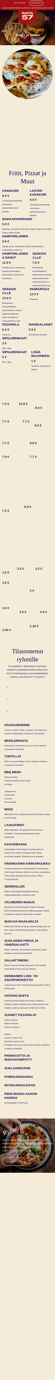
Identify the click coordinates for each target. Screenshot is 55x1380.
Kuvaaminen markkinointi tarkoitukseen (37, 1271)
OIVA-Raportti (37, 1278)
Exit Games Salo (38, 1296)
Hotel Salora (37, 1289)
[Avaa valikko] (47, 18)
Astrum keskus (38, 1285)
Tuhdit (17, 689)
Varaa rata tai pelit (15, 1254)
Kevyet (17, 701)
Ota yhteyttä (13, 1161)
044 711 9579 (19, 3)
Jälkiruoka (19, 713)
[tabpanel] (27, 827)
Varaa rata (36, 3)
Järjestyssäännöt (40, 1264)
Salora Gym (36, 1292)
